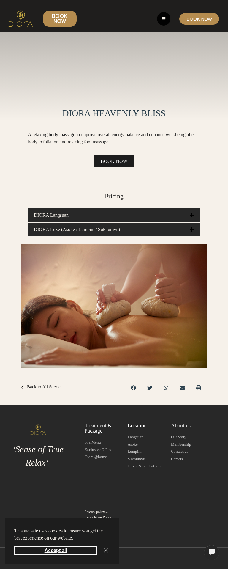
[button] (75, 539)
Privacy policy (95, 512)
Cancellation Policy (98, 517)
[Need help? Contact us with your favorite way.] (211, 552)
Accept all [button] (56, 550)
